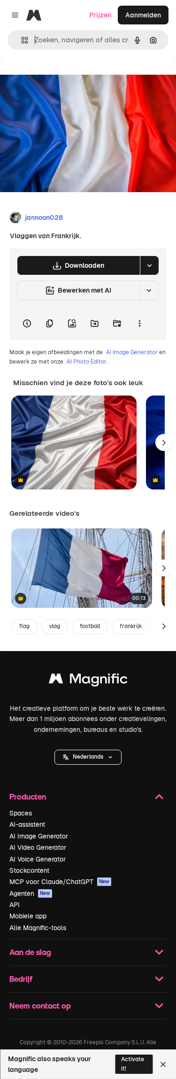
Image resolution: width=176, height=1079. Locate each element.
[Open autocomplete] (21, 40)
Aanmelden (143, 15)
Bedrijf (20, 979)
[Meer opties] (139, 323)
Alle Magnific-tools (37, 928)
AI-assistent (27, 824)
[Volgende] (163, 442)
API (14, 904)
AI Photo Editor (86, 361)
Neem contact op (40, 1005)
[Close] (163, 1064)
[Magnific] (88, 681)
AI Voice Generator (37, 859)
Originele (62, 80)
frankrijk (131, 626)
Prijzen (100, 15)
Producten (27, 796)
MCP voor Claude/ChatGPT (59, 881)
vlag (54, 626)
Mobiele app (27, 916)
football (90, 626)
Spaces (20, 813)
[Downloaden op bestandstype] (149, 265)
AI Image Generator (132, 352)
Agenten (29, 893)
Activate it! (132, 1064)
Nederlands (88, 757)
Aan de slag (30, 952)
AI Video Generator (37, 847)
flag (24, 626)
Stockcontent (29, 870)
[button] (88, 757)
